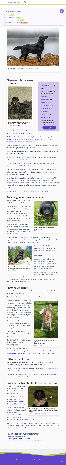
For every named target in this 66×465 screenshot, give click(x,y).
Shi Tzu (6, 15)
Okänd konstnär (15, 127)
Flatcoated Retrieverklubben (16, 437)
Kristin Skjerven (15, 70)
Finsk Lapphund (10, 17)
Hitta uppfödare (49, 128)
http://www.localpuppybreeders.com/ (41, 413)
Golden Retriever (26, 237)
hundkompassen (13, 2)
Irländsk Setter (11, 142)
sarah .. (39, 231)
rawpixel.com (15, 271)
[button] (64, 2)
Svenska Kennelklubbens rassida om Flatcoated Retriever (25, 441)
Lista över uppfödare (12, 22)
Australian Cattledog (11, 20)
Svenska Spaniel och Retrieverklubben (19, 439)
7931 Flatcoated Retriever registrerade (31, 191)
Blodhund (23, 160)
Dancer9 (40, 345)
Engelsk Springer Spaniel (27, 142)
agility (13, 410)
